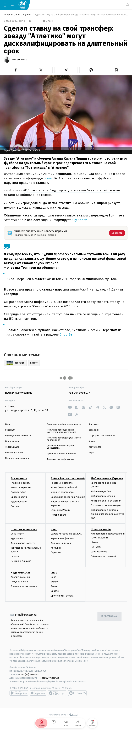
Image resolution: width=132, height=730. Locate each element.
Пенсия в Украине (21, 561)
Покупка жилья (19, 581)
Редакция (10, 430)
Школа (94, 542)
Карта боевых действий (64, 487)
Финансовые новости (23, 543)
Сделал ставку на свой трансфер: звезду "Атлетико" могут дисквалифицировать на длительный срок (81, 15)
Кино (54, 529)
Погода (15, 506)
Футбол (27, 15)
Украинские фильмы (62, 538)
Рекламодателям (14, 453)
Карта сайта (95, 447)
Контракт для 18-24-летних (106, 500)
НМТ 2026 (96, 546)
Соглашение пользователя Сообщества (61, 447)
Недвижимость (21, 572)
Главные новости (20, 482)
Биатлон (55, 591)
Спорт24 (65, 334)
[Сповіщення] (128, 5)
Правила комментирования (61, 454)
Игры (91, 453)
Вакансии (93, 430)
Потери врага (58, 514)
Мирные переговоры (62, 492)
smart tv (57, 693)
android (18, 693)
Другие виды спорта (62, 595)
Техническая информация (60, 459)
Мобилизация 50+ (101, 491)
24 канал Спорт (12, 15)
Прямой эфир (18, 492)
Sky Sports (79, 220)
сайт (49, 178)
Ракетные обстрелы (62, 482)
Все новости (19, 478)
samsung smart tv (77, 693)
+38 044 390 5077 (79, 392)
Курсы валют (18, 538)
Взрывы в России (60, 510)
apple (38, 693)
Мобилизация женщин (103, 496)
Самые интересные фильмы (66, 533)
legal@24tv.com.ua (49, 678)
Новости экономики (24, 529)
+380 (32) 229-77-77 (29, 674)
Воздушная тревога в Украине (68, 496)
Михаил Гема (19, 59)
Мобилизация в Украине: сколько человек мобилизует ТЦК (107, 514)
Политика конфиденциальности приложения (64, 439)
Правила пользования (17, 458)
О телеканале (12, 441)
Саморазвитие (99, 551)
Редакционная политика (18, 435)
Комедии (56, 547)
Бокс (53, 577)
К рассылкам (109, 616)
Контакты (93, 424)
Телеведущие (12, 447)
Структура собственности (102, 435)
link (70, 407)
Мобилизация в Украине (107, 478)
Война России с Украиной (68, 478)
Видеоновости (19, 496)
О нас (8, 424)
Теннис (55, 586)
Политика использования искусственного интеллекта (61, 431)
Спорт (55, 572)
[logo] (22, 5)
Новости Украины (21, 487)
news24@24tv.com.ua (18, 392)
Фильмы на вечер (61, 543)
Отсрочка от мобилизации (106, 505)
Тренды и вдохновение (24, 586)
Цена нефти (17, 533)
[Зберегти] (116, 70)
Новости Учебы (101, 529)
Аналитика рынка (21, 577)
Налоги (15, 556)
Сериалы (56, 552)
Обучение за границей (103, 556)
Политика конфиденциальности (64, 424)
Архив (92, 441)
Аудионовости (19, 501)
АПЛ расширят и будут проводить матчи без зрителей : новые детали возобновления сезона (62, 192)
